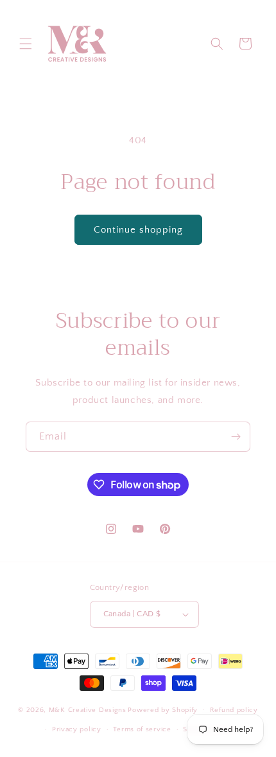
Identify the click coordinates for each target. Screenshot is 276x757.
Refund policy (234, 710)
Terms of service (142, 729)
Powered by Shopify (163, 709)
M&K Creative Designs (87, 709)
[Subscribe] (235, 437)
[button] (26, 44)
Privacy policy (76, 729)
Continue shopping (138, 229)
